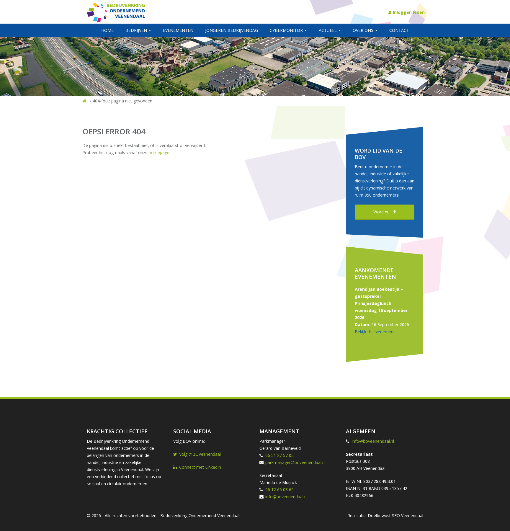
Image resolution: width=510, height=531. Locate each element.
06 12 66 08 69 (279, 489)
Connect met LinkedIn (200, 467)
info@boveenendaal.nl (286, 496)
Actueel (328, 30)
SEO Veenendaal (407, 515)
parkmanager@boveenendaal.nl (295, 462)
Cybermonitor (287, 30)
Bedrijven (136, 30)
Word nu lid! (384, 212)
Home (107, 30)
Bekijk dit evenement (375, 331)
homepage (159, 152)
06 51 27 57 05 (279, 455)
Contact (399, 30)
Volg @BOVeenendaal (200, 454)
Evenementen (178, 30)
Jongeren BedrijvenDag (231, 30)
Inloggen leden (409, 12)
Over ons (364, 30)
